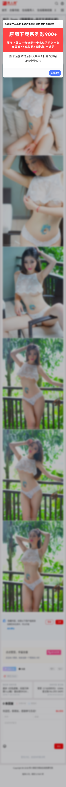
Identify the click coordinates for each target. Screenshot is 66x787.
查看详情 (55, 73)
